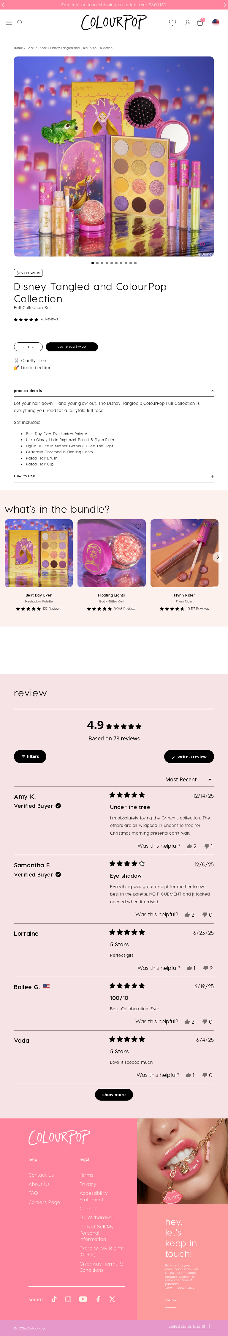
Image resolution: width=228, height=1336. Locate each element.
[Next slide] (225, 5)
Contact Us (41, 1175)
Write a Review (195, 758)
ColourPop (36, 1328)
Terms (87, 1175)
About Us (39, 1184)
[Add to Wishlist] (65, 526)
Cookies (89, 1208)
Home (18, 48)
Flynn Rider (184, 595)
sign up (171, 1300)
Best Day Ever (39, 595)
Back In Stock (37, 48)
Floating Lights (111, 595)
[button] (92, 263)
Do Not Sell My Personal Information (97, 1233)
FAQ (33, 1193)
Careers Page (44, 1202)
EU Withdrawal (97, 1217)
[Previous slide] (3, 5)
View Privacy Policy (179, 1287)
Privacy (88, 1184)
